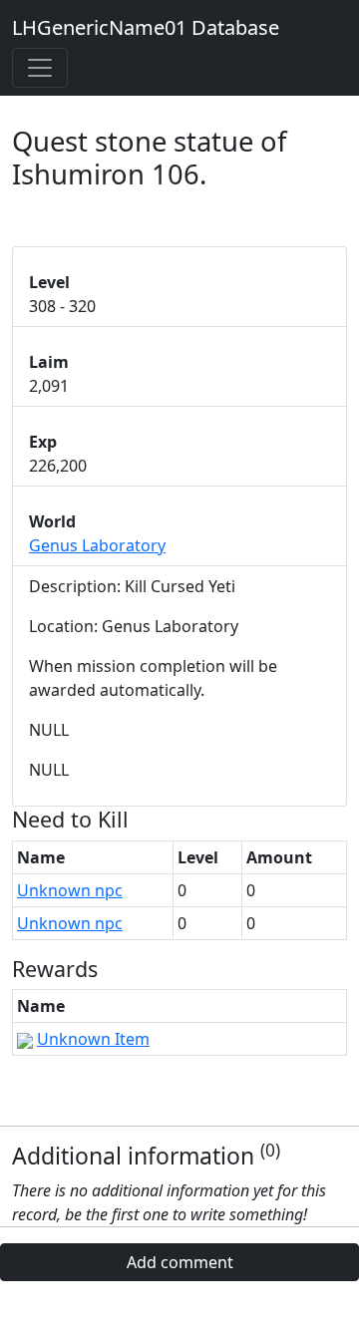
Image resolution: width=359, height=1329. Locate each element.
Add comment (180, 1262)
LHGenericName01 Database (145, 27)
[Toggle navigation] (40, 68)
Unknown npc (70, 890)
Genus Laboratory (97, 545)
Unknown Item (93, 1039)
